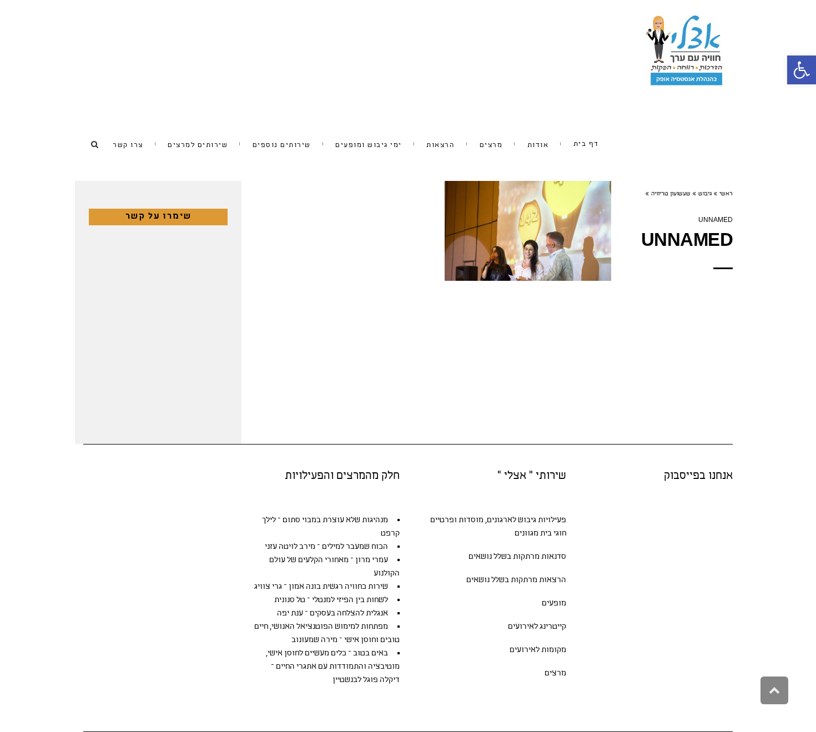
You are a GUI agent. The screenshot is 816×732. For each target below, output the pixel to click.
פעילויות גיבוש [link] (542, 520)
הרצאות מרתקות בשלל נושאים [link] (516, 580)
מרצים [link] (555, 673)
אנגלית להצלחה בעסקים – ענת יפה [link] (332, 613)
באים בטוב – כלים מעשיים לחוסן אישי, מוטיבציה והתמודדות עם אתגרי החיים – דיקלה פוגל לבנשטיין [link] (333, 666)
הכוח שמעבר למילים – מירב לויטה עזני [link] (326, 547)
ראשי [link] (726, 194)
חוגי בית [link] (553, 533)
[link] (801, 69)
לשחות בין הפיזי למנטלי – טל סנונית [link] (331, 600)
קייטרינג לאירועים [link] (537, 627)
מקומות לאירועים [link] (538, 650)
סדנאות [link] (553, 557)
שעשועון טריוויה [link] (671, 194)
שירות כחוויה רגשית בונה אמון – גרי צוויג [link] (321, 587)
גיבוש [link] (705, 194)
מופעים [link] (554, 603)
